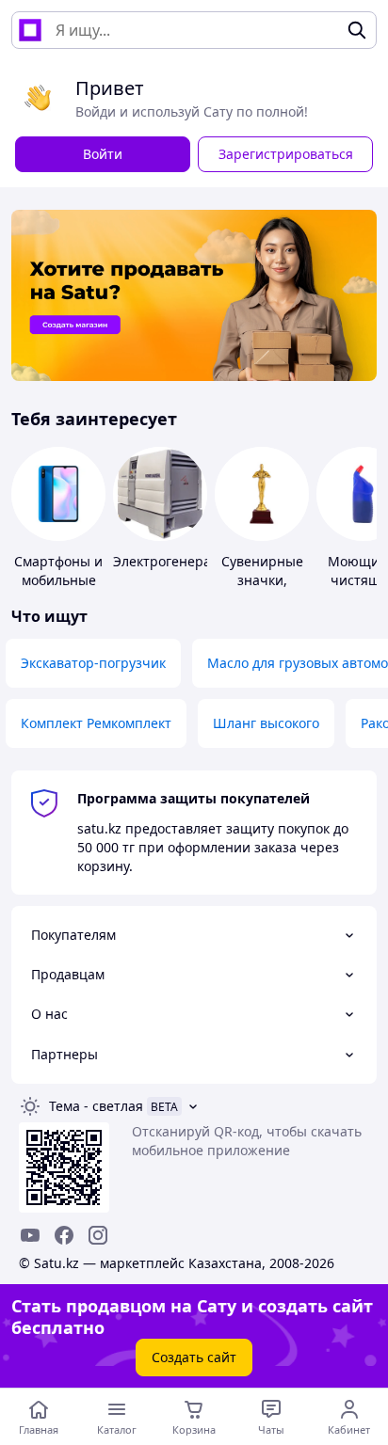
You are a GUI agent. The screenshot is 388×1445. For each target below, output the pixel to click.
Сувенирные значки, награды (262, 580)
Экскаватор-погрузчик (93, 663)
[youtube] (30, 1235)
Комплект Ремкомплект (96, 723)
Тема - (96, 1106)
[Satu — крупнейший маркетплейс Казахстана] (30, 30)
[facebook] (64, 1235)
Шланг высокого (266, 723)
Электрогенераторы (178, 561)
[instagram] (98, 1235)
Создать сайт (194, 1357)
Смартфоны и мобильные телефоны (58, 580)
